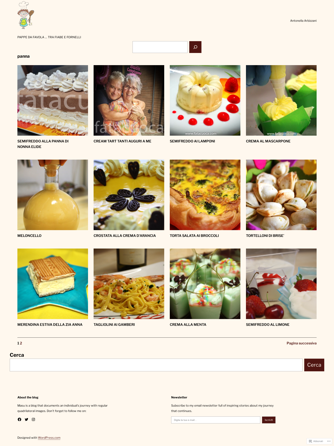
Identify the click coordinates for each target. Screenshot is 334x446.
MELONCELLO (29, 236)
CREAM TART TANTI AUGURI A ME (122, 141)
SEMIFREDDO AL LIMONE (267, 325)
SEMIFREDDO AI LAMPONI (192, 141)
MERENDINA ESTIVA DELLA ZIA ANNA (49, 325)
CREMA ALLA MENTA (188, 325)
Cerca (17, 355)
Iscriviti (269, 419)
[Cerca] (195, 47)
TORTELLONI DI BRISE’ (265, 236)
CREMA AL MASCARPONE (268, 141)
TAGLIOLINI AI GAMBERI (114, 325)
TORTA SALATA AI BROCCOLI (194, 236)
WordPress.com (49, 437)
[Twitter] (26, 419)
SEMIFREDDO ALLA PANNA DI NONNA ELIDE (43, 144)
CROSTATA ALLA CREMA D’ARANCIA (125, 236)
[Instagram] (33, 419)
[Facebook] (19, 419)
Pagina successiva (302, 343)
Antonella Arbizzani (303, 20)
